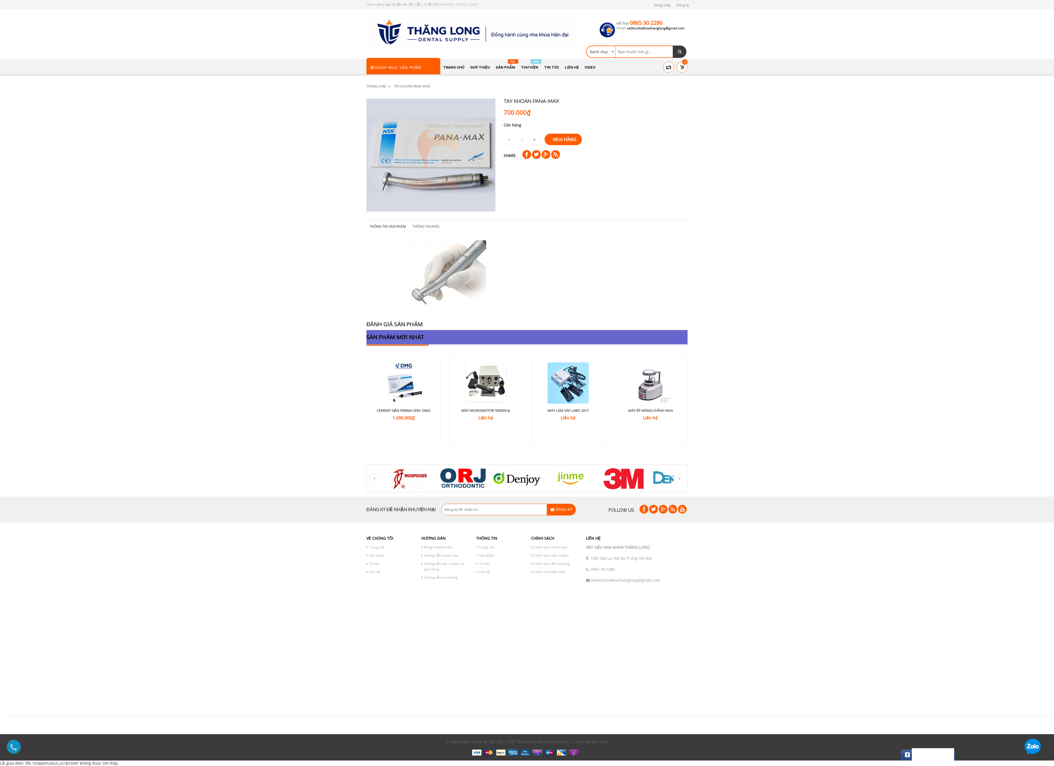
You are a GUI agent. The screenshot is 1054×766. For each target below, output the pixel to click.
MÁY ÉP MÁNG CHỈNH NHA (650, 410)
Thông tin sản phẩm (388, 226)
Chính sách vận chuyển (551, 555)
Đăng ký (683, 5)
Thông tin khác (426, 226)
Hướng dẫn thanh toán (441, 555)
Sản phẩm (377, 555)
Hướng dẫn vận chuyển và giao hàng (444, 566)
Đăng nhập (662, 5)
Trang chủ (377, 547)
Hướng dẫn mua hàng (441, 577)
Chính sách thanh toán (551, 547)
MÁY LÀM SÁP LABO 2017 (568, 410)
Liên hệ (374, 572)
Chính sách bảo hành (550, 572)
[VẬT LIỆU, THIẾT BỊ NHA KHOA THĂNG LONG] (472, 31)
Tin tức (374, 563)
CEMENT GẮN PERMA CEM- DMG (403, 410)
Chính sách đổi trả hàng (552, 563)
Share (510, 155)
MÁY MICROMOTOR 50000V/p (485, 410)
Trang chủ (376, 86)
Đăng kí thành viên (438, 547)
